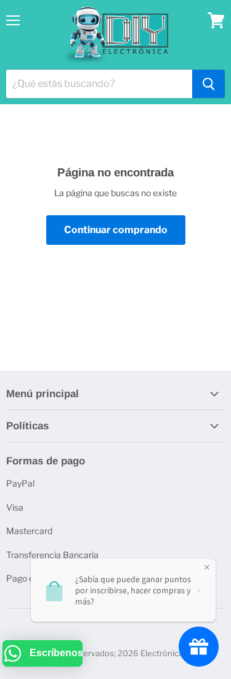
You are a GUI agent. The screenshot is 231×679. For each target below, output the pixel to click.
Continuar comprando (116, 230)
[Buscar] (208, 84)
